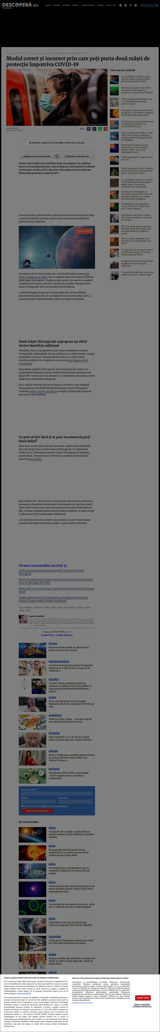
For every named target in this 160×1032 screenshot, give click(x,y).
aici (21, 1014)
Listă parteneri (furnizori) (82, 1003)
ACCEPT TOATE (143, 998)
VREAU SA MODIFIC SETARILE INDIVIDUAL (142, 1005)
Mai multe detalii (24, 993)
